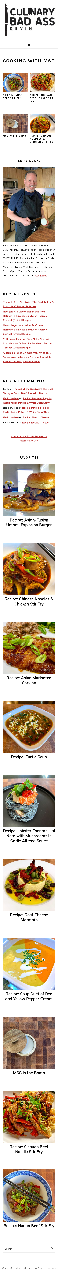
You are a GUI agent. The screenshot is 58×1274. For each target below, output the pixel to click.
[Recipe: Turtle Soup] (29, 752)
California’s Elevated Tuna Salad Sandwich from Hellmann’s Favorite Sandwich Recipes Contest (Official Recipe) (28, 343)
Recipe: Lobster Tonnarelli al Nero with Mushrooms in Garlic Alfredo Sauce (29, 835)
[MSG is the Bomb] (29, 1068)
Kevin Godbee (11, 398)
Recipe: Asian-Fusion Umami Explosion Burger (29, 522)
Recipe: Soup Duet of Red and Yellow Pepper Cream (29, 996)
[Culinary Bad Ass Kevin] (29, 37)
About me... (41, 275)
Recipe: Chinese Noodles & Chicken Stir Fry (42, 138)
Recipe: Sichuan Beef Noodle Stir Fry (42, 98)
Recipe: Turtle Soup (29, 756)
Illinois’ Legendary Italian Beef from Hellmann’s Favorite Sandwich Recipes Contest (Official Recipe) (25, 329)
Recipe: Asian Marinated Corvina (29, 680)
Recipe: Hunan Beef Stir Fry (13, 96)
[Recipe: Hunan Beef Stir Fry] (29, 1220)
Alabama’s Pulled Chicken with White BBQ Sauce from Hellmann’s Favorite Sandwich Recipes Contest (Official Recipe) (27, 357)
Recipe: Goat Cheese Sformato (29, 917)
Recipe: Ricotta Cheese (36, 417)
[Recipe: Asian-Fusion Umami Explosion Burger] (29, 515)
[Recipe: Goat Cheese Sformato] (29, 910)
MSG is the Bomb (14, 135)
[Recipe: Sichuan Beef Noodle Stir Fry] (29, 1142)
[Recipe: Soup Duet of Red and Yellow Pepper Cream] (29, 989)
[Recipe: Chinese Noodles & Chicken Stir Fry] (29, 594)
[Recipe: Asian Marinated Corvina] (29, 673)
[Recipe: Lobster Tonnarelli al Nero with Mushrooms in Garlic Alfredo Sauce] (29, 826)
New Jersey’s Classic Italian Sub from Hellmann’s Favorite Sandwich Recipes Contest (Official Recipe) (25, 316)
